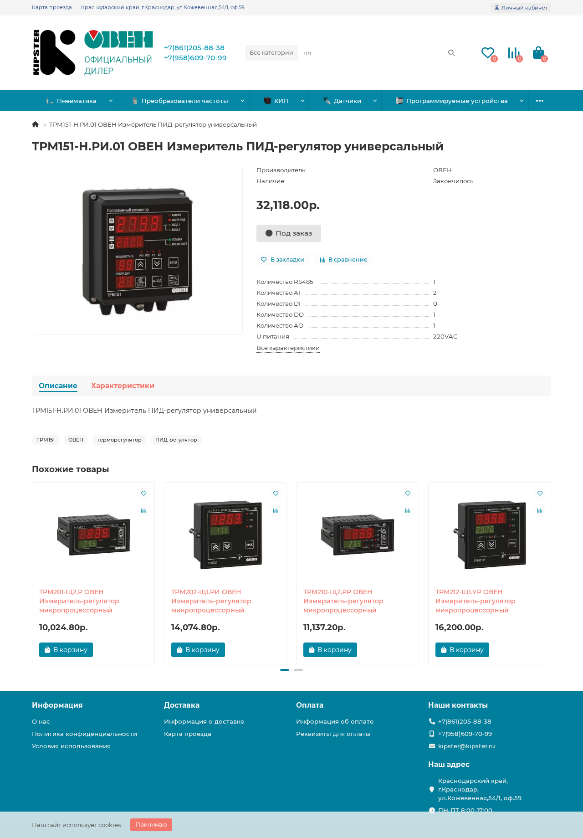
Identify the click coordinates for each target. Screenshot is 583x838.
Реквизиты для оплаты (333, 733)
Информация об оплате (334, 721)
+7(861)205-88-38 (194, 47)
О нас (41, 721)
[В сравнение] (143, 510)
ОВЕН (442, 170)
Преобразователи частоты (185, 100)
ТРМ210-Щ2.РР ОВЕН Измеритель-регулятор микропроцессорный (343, 601)
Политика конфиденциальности (84, 733)
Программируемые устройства (457, 100)
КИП (281, 100)
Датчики (347, 100)
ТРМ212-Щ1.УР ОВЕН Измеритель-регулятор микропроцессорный (475, 601)
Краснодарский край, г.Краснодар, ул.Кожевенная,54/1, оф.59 (163, 7)
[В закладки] (143, 493)
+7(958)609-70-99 (195, 57)
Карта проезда (52, 7)
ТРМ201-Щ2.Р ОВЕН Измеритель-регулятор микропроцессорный (79, 601)
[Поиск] (451, 53)
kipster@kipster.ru (466, 746)
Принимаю (151, 824)
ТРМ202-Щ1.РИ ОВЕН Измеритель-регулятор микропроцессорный (211, 601)
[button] (33, 572)
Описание (58, 385)
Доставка (181, 705)
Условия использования (71, 746)
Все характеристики (288, 347)
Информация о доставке (204, 721)
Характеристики (122, 385)
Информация (57, 705)
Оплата (309, 705)
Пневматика (77, 100)
